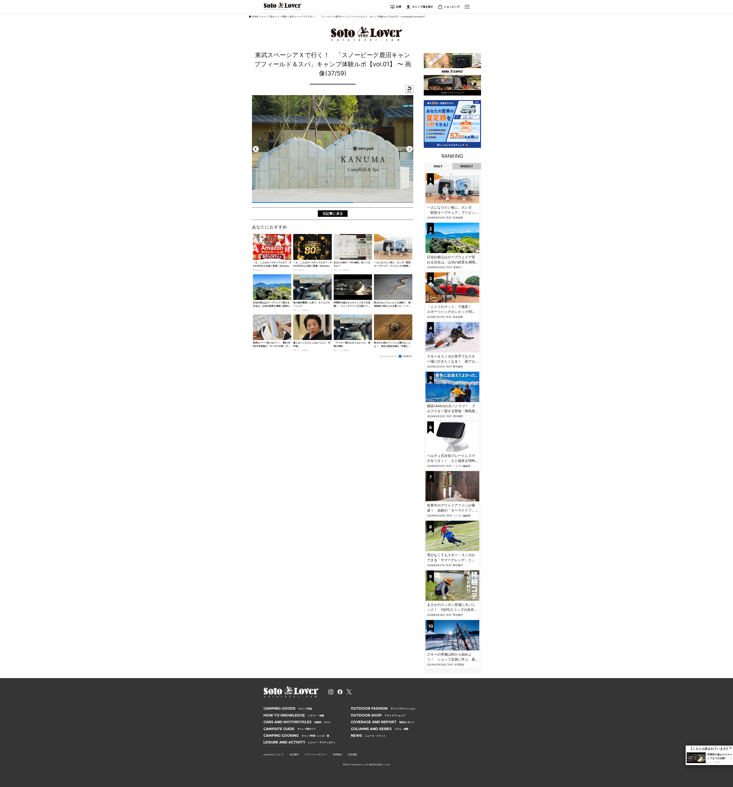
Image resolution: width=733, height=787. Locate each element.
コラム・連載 (379, 729)
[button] (256, 149)
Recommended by (389, 356)
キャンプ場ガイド (289, 729)
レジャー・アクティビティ (299, 742)
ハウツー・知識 (293, 715)
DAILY (438, 166)
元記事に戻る (332, 213)
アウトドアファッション (383, 708)
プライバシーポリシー (315, 754)
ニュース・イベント (368, 736)
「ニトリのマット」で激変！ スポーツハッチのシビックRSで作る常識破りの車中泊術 (451, 312)
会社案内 (294, 754)
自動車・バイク (296, 722)
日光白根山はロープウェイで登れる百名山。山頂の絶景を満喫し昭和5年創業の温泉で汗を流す (452, 262)
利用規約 (337, 754)
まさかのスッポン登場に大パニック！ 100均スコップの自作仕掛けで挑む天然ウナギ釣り (452, 610)
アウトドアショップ (378, 715)
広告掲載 (352, 754)
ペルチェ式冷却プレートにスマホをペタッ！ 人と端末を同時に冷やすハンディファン (451, 461)
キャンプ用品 (287, 708)
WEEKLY (466, 166)
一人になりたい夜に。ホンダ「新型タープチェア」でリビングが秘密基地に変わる (451, 212)
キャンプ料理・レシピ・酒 (296, 736)
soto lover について (273, 754)
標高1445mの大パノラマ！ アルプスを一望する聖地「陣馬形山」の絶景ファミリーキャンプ (451, 411)
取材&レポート (383, 722)
